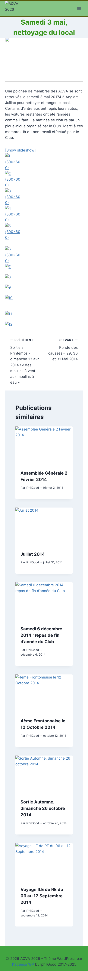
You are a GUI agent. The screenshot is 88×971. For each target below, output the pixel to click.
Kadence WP (23, 964)
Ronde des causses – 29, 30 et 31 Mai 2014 (63, 349)
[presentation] (44, 445)
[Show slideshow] (20, 150)
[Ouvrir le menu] (79, 8)
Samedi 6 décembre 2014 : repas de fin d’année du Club (41, 635)
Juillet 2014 (33, 554)
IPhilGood (32, 487)
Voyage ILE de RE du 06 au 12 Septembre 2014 (42, 896)
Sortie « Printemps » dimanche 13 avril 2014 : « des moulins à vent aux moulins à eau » (25, 361)
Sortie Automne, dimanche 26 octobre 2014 (43, 808)
